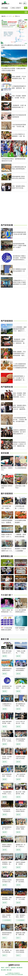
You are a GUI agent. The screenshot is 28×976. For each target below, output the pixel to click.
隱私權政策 (19, 967)
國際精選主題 (7, 556)
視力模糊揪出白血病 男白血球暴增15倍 (20, 705)
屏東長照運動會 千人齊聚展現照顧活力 (21, 740)
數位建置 (3, 970)
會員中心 (7, 967)
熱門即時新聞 (7, 225)
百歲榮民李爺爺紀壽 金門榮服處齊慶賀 (21, 758)
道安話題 (5, 453)
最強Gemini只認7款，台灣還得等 (6, 740)
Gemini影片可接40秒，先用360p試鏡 (20, 723)
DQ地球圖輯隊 (7, 920)
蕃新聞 (4, 656)
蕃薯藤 (5, 3)
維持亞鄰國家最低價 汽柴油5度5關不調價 (7, 776)
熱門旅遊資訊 (7, 321)
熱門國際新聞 (7, 387)
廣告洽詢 (9, 970)
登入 (20, 3)
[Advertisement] (14, 208)
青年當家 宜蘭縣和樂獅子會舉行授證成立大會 (7, 899)
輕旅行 (4, 937)
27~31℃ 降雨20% (13, 16)
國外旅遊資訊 (7, 493)
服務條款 (13, 967)
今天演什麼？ (7, 595)
